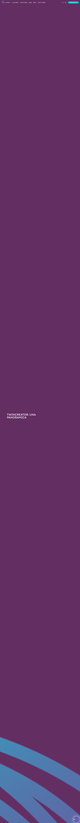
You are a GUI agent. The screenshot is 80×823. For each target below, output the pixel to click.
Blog (30, 2)
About (35, 2)
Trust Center (41, 2)
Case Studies (23, 2)
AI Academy (15, 2)
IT (62, 2)
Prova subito (73, 2)
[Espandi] (76, 819)
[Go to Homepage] (3, 2)
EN (65, 2)
